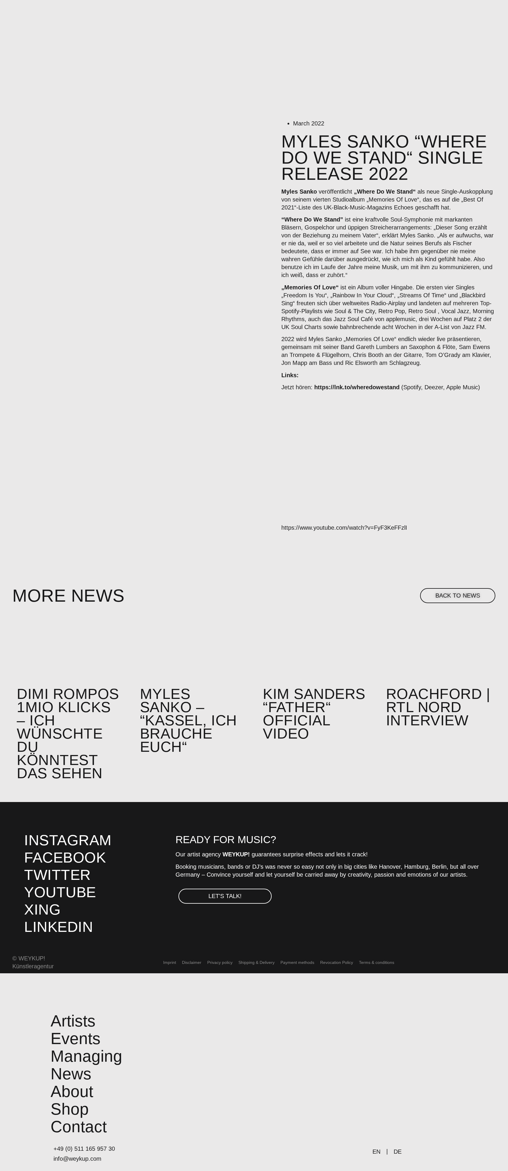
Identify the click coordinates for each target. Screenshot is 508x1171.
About (72, 1091)
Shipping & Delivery (256, 962)
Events (76, 1038)
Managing (86, 1056)
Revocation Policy (336, 962)
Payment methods (297, 962)
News (71, 1074)
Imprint (169, 962)
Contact (79, 1126)
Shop (70, 1109)
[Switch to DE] (414, 962)
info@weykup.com (77, 1158)
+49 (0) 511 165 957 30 (84, 1148)
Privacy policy (220, 962)
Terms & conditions (376, 962)
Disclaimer (191, 962)
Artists (73, 1021)
